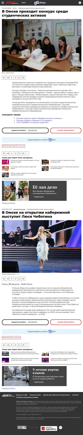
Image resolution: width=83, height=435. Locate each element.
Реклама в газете (35, 395)
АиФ (17, 274)
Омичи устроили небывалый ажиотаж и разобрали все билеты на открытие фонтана (25, 352)
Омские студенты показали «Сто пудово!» (33, 120)
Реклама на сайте (21, 395)
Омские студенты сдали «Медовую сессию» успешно (38, 118)
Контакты (75, 395)
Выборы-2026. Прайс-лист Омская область (56, 395)
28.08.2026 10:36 (7, 209)
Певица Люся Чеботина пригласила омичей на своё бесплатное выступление (24, 359)
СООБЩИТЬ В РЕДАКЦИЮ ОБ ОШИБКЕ (27, 397)
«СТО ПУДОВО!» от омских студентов (32, 122)
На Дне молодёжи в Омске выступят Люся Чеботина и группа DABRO (63, 359)
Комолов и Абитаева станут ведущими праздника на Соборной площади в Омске (63, 352)
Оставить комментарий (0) (65, 130)
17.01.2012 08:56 (6, 8)
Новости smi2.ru (8, 203)
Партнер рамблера (33, 427)
